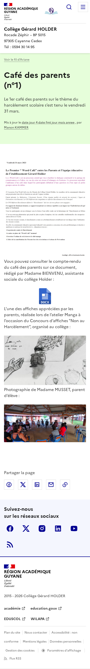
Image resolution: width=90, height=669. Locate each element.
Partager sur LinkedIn (37, 485)
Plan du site (12, 632)
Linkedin (58, 529)
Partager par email (51, 485)
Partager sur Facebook (9, 485)
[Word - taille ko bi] (45, 297)
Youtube (74, 529)
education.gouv (43, 608)
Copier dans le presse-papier (65, 485)
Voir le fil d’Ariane (17, 59)
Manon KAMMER (16, 127)
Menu (83, 7)
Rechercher (69, 7)
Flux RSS (15, 658)
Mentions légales (34, 641)
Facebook (10, 529)
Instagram (42, 529)
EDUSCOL (12, 619)
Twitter (26, 529)
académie (12, 608)
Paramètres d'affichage (64, 650)
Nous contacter (35, 632)
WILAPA (37, 619)
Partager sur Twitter (23, 485)
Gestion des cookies (20, 650)
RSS (10, 544)
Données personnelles (65, 641)
